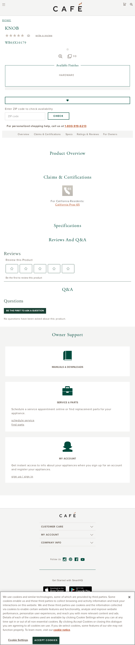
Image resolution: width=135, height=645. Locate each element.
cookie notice (61, 629)
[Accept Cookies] (129, 597)
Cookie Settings (18, 640)
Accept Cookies (45, 640)
